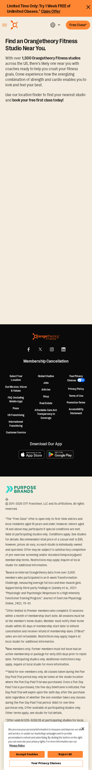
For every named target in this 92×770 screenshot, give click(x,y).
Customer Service (16, 432)
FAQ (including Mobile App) (16, 399)
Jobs (46, 382)
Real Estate (46, 403)
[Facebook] (28, 349)
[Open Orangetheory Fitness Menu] (4, 25)
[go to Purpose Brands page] (21, 489)
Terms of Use (76, 395)
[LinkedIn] (63, 349)
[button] (55, 25)
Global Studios (46, 376)
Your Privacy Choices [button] (75, 378)
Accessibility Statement (76, 411)
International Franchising (16, 423)
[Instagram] (51, 349)
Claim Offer (51, 11)
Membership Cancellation (46, 361)
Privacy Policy (76, 388)
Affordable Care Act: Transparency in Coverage (46, 414)
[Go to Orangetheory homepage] (24, 25)
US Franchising (16, 415)
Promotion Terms (76, 402)
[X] (40, 349)
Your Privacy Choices (46, 763)
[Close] (83, 729)
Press (16, 408)
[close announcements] (88, 6)
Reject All (65, 754)
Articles (46, 389)
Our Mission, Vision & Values (16, 388)
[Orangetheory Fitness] (46, 336)
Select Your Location (16, 378)
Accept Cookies (27, 754)
